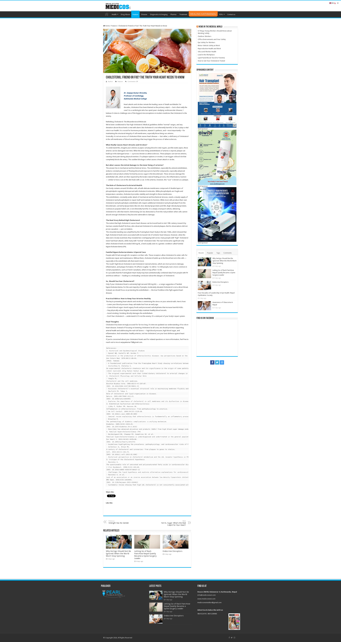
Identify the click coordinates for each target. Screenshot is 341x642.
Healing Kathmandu (203, 14)
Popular (210, 253)
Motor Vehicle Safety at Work (209, 45)
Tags (218, 253)
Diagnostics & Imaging (159, 14)
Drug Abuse (125, 14)
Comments (227, 253)
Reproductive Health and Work (209, 49)
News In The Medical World (210, 26)
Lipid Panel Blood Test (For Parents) (211, 58)
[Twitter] (217, 362)
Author (110, 81)
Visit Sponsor (203, 129)
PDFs (221, 14)
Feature (135, 14)
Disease (144, 14)
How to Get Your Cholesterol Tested (211, 61)
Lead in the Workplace (206, 55)
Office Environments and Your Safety (212, 39)
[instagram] (222, 362)
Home (106, 14)
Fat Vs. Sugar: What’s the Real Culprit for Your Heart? (173, 523)
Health (114, 14)
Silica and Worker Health (207, 52)
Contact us (231, 14)
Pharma (173, 14)
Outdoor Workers (204, 36)
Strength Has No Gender (119, 522)
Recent (201, 253)
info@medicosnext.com (206, 595)
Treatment (183, 14)
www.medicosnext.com (206, 599)
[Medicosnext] (118, 5)
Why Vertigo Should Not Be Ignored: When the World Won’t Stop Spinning (118, 553)
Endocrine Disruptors (172, 551)
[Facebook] (212, 362)
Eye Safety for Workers (206, 42)
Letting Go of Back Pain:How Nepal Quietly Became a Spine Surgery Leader (145, 555)
